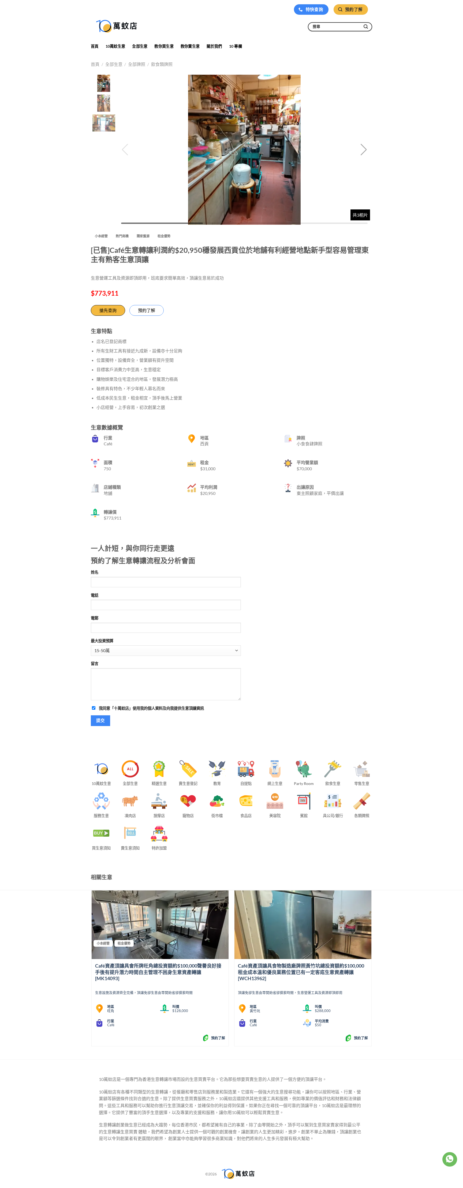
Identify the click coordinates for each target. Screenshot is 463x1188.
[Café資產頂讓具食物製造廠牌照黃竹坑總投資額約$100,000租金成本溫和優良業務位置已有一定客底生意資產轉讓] (302, 924)
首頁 (95, 46)
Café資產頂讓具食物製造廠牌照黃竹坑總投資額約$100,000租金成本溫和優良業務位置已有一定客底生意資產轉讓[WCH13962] (301, 972)
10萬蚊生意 (115, 46)
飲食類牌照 (162, 64)
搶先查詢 (108, 310)
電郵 (94, 618)
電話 (94, 595)
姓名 (94, 572)
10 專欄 (235, 46)
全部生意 (139, 46)
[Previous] (92, 970)
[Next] (371, 970)
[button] (363, 150)
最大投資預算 (102, 640)
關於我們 (214, 46)
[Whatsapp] (449, 1159)
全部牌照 (136, 64)
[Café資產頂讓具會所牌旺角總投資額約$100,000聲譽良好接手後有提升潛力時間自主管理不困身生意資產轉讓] (160, 924)
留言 (94, 663)
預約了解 (146, 310)
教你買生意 (163, 46)
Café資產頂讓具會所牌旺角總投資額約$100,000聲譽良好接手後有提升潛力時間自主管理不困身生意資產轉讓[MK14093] (158, 972)
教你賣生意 (190, 46)
